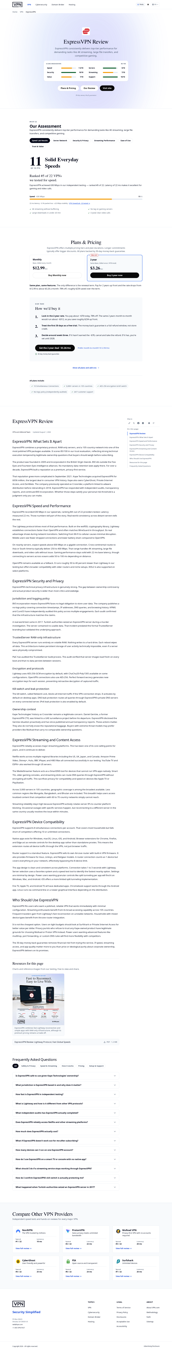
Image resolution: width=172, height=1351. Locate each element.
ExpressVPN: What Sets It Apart (141, 437)
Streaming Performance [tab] (104, 140)
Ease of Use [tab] (126, 140)
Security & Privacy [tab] (81, 140)
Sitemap (150, 1321)
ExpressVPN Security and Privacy (142, 445)
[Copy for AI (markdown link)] (154, 423)
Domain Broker (58, 4)
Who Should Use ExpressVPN (140, 458)
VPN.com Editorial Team (21, 432)
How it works (68, 1066)
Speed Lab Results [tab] (40, 140)
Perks (142, 4)
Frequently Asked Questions (140, 466)
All (15, 1066)
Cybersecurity (41, 4)
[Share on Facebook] (138, 423)
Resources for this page (138, 462)
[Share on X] (134, 423)
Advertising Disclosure (152, 1346)
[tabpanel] (86, 182)
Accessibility (122, 1326)
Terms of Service (123, 1307)
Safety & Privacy (28, 1066)
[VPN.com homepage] (17, 4)
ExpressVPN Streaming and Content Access (143, 449)
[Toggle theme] (148, 4)
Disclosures (121, 1317)
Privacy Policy (122, 1312)
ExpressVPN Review (137, 433)
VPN (29, 4)
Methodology (152, 1312)
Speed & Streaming (48, 1066)
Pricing (81, 1066)
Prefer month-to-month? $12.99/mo (93, 348)
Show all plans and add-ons (84, 368)
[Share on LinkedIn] (143, 423)
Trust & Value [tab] (38, 146)
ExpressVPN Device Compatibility (142, 455)
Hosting (72, 4)
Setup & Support (96, 1066)
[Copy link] (129, 423)
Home (14, 12)
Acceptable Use (123, 1321)
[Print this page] (149, 423)
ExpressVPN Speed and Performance (143, 441)
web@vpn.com (17, 1324)
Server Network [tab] (60, 140)
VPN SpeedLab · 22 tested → (79, 203)
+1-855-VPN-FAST (18, 1328)
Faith (149, 1317)
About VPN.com (153, 1307)
